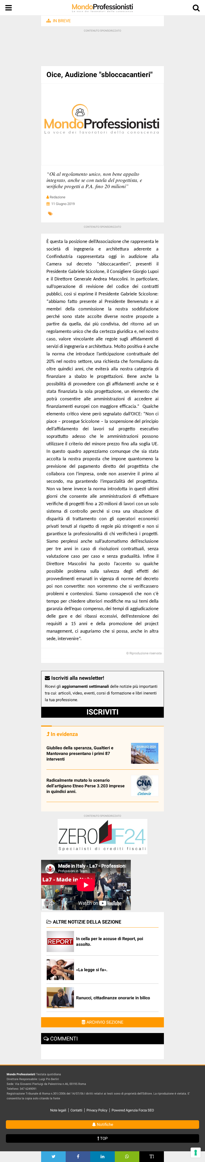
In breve (62, 20)
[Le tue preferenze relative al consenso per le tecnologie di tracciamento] (196, 1153)
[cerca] (196, 9)
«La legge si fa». (92, 969)
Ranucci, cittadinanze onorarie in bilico (113, 997)
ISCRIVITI (102, 712)
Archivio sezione (104, 1022)
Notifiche (104, 1124)
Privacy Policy (96, 1110)
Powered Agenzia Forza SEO (133, 1110)
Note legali (58, 1110)
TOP (103, 1138)
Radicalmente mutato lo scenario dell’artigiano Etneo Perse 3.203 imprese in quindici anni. (85, 786)
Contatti (76, 1110)
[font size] (151, 1156)
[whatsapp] (127, 1156)
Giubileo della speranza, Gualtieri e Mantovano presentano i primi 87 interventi (79, 753)
